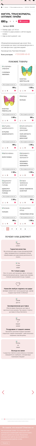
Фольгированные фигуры (16, 7)
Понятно (5, 443)
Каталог (6, 7)
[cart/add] (15, 91)
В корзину (24, 21)
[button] (3, 392)
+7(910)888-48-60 (22, 54)
